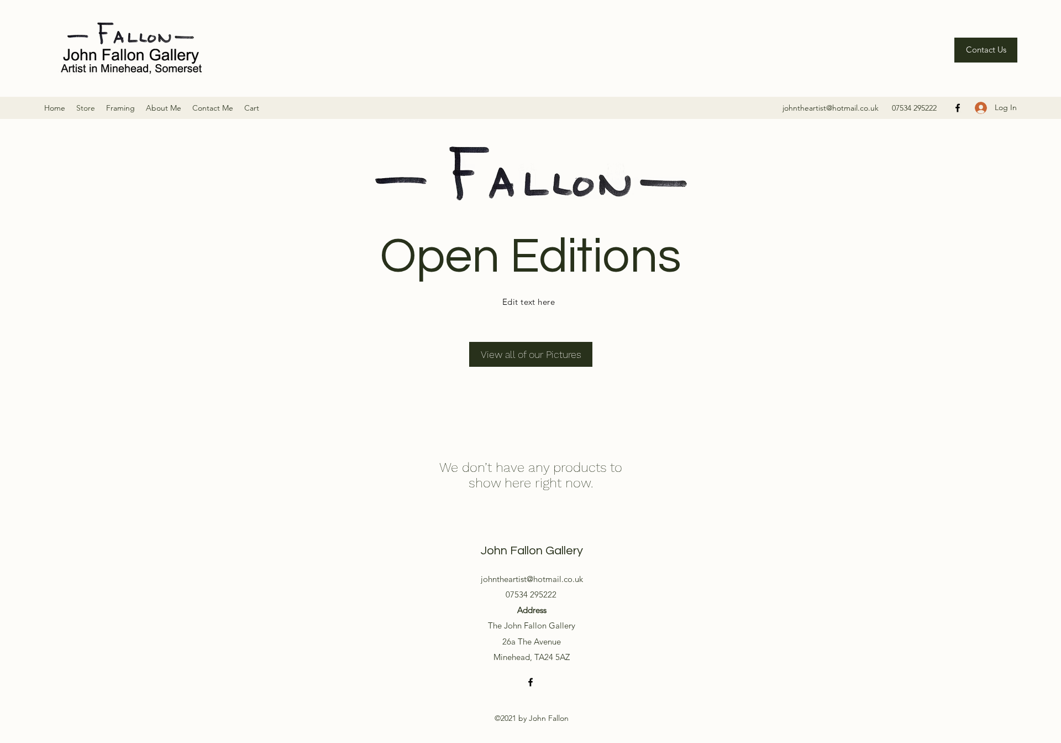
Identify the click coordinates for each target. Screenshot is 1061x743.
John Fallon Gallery (532, 550)
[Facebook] (957, 107)
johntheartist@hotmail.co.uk (830, 108)
